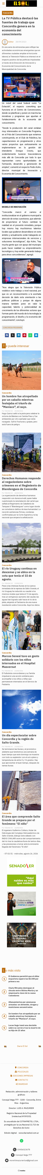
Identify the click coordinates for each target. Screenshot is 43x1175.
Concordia (7, 13)
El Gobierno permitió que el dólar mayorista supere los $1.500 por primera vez (23, 979)
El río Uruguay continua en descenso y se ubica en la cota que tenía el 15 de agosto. (19, 574)
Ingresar (23, 1084)
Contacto (22, 1080)
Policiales (22, 1071)
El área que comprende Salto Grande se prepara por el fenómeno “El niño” (21, 820)
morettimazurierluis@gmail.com (23, 1160)
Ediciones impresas (22, 1075)
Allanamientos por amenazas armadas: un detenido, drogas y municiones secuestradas (23, 1004)
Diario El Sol (22, 1046)
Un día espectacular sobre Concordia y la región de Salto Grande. (19, 739)
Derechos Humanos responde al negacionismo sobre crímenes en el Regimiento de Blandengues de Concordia (21, 484)
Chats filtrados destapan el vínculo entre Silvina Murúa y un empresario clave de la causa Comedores (23, 992)
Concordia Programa (12, 327)
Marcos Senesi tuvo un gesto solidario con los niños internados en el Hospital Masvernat (20, 661)
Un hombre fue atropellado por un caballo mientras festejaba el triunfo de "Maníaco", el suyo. (20, 401)
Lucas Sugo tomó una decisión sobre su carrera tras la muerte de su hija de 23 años (24, 1028)
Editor (11, 41)
